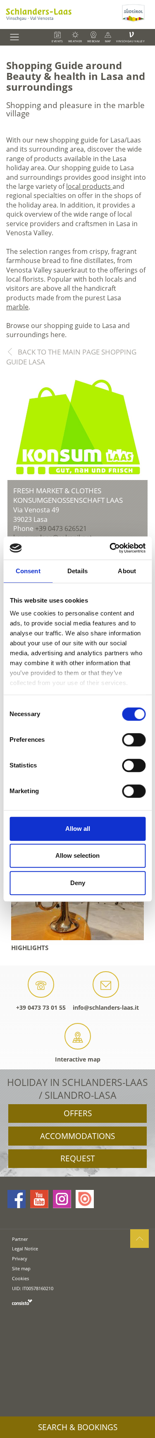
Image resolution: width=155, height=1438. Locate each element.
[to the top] (139, 1238)
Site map (21, 1268)
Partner (20, 1239)
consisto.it (22, 1302)
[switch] (133, 739)
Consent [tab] (28, 570)
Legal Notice (25, 1248)
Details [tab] (77, 570)
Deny (77, 882)
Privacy (19, 1258)
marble (17, 306)
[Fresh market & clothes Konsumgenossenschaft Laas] (77, 427)
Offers (78, 1113)
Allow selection (77, 855)
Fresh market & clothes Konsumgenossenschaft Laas (68, 495)
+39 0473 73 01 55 (41, 1007)
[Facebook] (16, 1199)
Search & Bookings (77, 1427)
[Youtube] (39, 1199)
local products (89, 186)
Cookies (20, 1278)
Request (77, 1158)
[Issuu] (85, 1199)
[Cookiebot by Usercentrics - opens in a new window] (110, 548)
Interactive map (77, 1059)
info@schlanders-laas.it (106, 1007)
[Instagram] (62, 1199)
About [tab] (127, 570)
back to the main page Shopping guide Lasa (71, 357)
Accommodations (77, 1136)
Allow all (77, 828)
